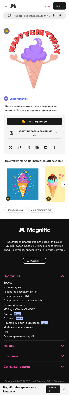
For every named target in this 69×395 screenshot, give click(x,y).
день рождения (16, 209)
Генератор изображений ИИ (21, 291)
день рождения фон (41, 209)
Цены (46, 6)
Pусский (34, 260)
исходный (24, 31)
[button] (34, 261)
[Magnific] (34, 231)
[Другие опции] (54, 147)
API (6, 331)
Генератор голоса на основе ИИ (23, 300)
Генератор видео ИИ (16, 296)
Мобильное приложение (18, 327)
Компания (11, 356)
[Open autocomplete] (8, 15)
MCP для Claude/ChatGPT (19, 309)
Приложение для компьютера (26, 322)
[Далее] (64, 184)
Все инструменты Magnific (19, 336)
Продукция (12, 276)
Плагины (13, 318)
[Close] (64, 389)
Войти (59, 6)
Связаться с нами (17, 366)
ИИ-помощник (12, 287)
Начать (9, 345)
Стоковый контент (14, 305)
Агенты (12, 314)
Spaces (8, 282)
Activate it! (52, 389)
